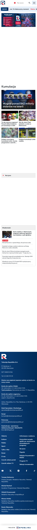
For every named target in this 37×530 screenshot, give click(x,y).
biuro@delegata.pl (7, 430)
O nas (3, 456)
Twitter (10, 471)
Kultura (3, 439)
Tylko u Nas (5, 449)
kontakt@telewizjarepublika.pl (11, 416)
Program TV (24, 461)
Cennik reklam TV (7, 463)
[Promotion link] (18, 20)
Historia (4, 436)
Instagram (18, 471)
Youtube (2, 471)
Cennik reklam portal (8, 460)
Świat (3, 453)
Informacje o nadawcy (27, 436)
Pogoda (22, 452)
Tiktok (34, 471)
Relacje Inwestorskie (26, 464)
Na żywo (20, 3)
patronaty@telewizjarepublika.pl (12, 422)
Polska (3, 443)
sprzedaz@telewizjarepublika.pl (12, 410)
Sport (3, 446)
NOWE (4, 9)
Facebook (26, 471)
